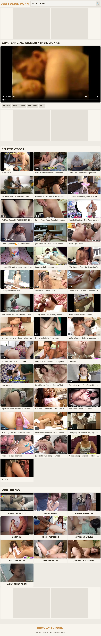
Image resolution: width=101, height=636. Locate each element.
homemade (32, 106)
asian (15, 106)
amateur (6, 106)
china (22, 106)
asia (41, 106)
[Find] (98, 3)
